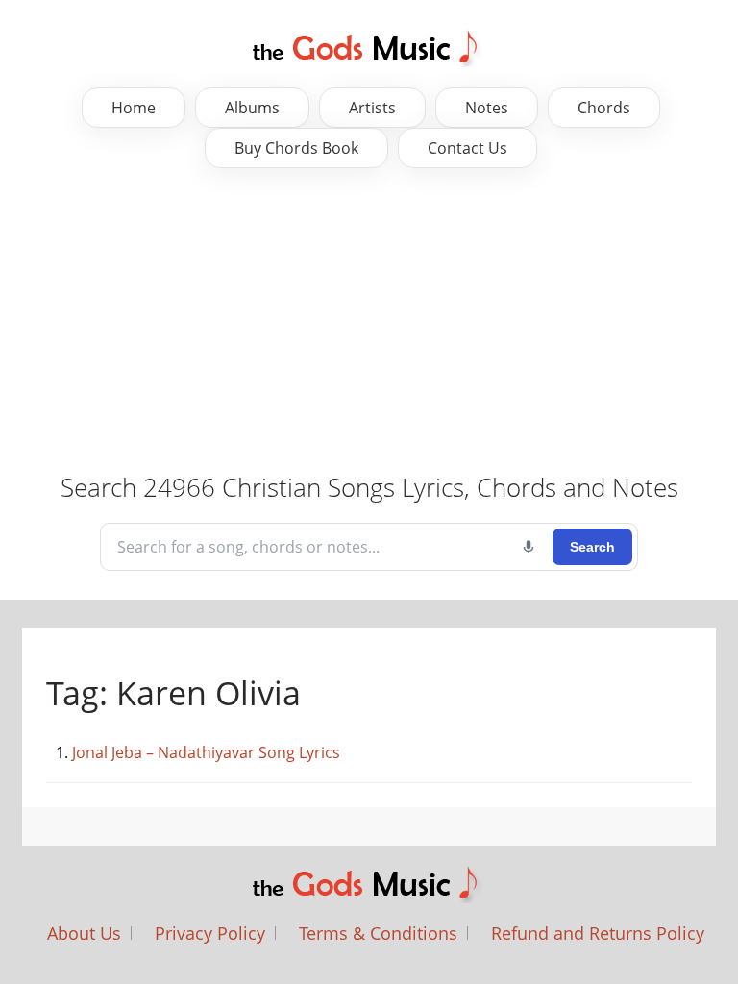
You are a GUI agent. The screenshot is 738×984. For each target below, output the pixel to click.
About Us (84, 933)
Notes (486, 107)
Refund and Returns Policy (597, 933)
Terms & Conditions (378, 933)
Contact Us (467, 148)
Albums (252, 107)
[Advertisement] (369, 321)
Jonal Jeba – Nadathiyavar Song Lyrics (206, 752)
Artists (372, 107)
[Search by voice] (528, 547)
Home (133, 107)
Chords (604, 107)
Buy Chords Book (296, 148)
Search (592, 546)
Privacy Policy (210, 933)
